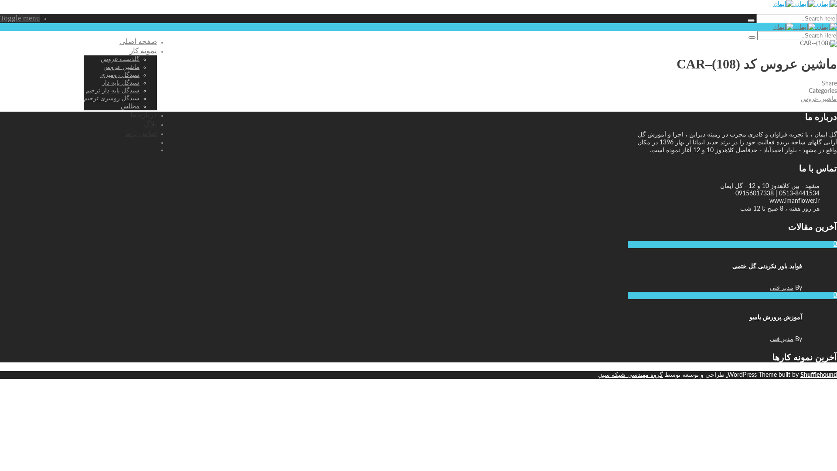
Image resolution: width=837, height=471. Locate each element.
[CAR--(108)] (818, 44)
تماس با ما (141, 133)
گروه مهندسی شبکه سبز (631, 375)
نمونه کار (143, 51)
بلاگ (150, 124)
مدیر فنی (781, 288)
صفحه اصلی (138, 42)
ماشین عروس (121, 67)
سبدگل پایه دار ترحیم (112, 90)
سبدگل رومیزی (120, 75)
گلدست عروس (120, 59)
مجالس (130, 106)
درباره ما (143, 115)
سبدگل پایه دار (121, 82)
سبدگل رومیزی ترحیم (112, 98)
